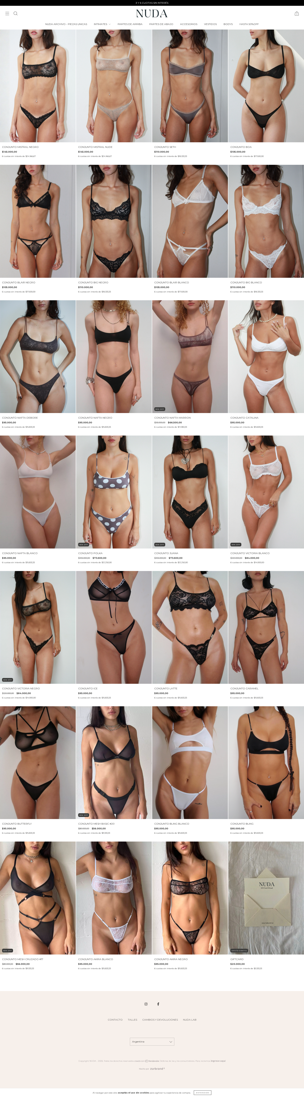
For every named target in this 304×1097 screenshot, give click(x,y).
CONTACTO (115, 1019)
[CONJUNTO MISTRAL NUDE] (114, 86)
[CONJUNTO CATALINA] (266, 356)
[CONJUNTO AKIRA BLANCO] (114, 898)
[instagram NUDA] (146, 1004)
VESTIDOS (210, 24)
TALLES (132, 1019)
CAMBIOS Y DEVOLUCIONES (160, 1019)
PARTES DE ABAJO (161, 24)
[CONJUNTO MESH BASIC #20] (114, 762)
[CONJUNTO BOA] (266, 86)
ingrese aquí (218, 1061)
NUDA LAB (189, 1019)
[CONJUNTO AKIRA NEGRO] (190, 898)
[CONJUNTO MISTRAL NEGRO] (38, 86)
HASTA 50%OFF (249, 24)
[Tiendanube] (147, 1061)
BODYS (228, 24)
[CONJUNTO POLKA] (114, 492)
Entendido (202, 1093)
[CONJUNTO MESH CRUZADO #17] (38, 898)
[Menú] (7, 13)
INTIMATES (101, 24)
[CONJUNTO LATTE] (190, 627)
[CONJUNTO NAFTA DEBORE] (38, 356)
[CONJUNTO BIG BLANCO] (266, 221)
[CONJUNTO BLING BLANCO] (190, 762)
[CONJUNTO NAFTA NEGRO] (114, 356)
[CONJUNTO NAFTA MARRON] (190, 356)
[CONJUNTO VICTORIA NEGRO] (38, 627)
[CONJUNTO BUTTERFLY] (38, 762)
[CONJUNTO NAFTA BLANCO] (38, 492)
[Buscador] (15, 13)
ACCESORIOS (188, 24)
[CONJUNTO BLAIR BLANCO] (190, 221)
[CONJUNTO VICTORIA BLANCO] (266, 492)
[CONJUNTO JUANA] (190, 492)
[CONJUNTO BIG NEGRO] (114, 221)
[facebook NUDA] (158, 1004)
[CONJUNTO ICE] (114, 627)
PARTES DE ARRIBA (130, 24)
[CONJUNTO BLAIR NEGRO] (38, 221)
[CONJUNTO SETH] (190, 86)
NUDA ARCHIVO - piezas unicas (66, 24)
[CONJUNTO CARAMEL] (266, 627)
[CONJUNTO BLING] (266, 762)
